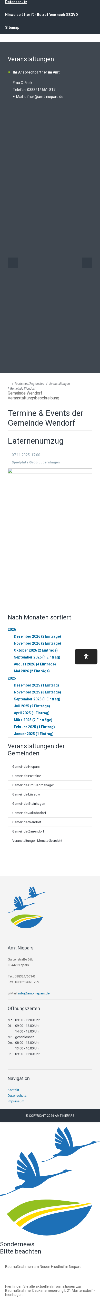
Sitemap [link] (12, 27)
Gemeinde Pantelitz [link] (26, 776)
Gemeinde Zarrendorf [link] (28, 831)
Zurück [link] (13, 263)
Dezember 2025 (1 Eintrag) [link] (36, 685)
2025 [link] (12, 678)
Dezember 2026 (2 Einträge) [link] (37, 636)
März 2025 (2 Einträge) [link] (33, 720)
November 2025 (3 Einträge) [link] (37, 692)
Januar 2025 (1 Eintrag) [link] (34, 734)
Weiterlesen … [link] (33, 1272)
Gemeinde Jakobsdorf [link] (29, 813)
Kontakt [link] (13, 1090)
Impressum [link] (16, 1101)
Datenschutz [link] (17, 1095)
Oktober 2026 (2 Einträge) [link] (36, 650)
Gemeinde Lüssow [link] (26, 794)
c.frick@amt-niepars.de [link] (43, 97)
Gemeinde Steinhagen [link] (28, 804)
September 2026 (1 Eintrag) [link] (37, 657)
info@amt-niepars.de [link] (33, 993)
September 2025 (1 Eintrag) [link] (37, 699)
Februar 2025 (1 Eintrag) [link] (34, 727)
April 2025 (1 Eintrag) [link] (31, 713)
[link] (27, 927)
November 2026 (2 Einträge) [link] (37, 643)
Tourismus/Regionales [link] (29, 384)
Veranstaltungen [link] (59, 384)
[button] (86, 656)
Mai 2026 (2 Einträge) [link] (32, 671)
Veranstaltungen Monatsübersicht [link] (37, 841)
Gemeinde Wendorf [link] (22, 388)
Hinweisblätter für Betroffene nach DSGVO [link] (41, 15)
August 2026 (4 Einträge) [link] (35, 664)
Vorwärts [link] (87, 263)
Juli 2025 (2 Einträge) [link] (32, 706)
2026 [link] (12, 629)
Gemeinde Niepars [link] (26, 767)
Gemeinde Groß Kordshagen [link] (33, 785)
